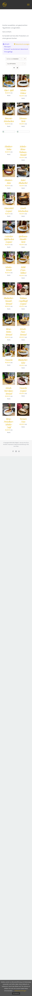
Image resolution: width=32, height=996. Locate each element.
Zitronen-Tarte (23, 120)
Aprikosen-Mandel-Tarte (23, 239)
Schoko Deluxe (23, 91)
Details (9, 83)
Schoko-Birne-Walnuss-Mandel (23, 150)
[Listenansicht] (17, 67)
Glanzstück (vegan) (9, 209)
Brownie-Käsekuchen (9, 120)
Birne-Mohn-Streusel (9, 332)
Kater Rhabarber (23, 181)
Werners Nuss (23, 420)
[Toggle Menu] (28, 4)
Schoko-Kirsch (8, 268)
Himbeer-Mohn (9, 148)
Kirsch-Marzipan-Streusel (9, 390)
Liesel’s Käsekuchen (23, 209)
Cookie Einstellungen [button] (20, 990)
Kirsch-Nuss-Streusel (23, 332)
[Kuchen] (9, 378)
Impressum (11, 444)
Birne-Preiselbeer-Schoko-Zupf (9, 423)
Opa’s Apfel (9, 90)
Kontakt (5, 444)
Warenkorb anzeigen (23, 44)
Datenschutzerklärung (20, 444)
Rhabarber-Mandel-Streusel (9, 301)
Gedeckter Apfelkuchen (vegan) (9, 239)
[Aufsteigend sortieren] (25, 59)
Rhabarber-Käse (23, 361)
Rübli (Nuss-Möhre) (23, 270)
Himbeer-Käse (9, 181)
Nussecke (9, 359)
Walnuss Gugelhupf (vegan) (23, 301)
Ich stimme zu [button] (16, 993)
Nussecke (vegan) (23, 389)
